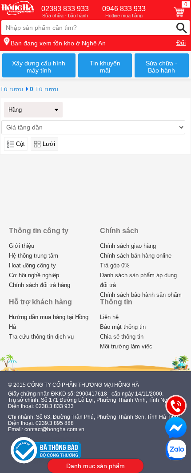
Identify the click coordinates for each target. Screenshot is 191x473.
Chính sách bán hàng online (135, 255)
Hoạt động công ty (32, 265)
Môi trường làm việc (126, 346)
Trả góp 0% (115, 265)
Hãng (15, 109)
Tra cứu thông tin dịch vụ (41, 336)
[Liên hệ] (176, 405)
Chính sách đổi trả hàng (39, 285)
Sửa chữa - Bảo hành (161, 67)
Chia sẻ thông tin (121, 336)
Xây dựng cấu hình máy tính (38, 67)
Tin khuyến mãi (105, 67)
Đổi (181, 42)
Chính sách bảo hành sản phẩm (141, 294)
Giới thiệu (21, 246)
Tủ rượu (11, 89)
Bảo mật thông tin (123, 326)
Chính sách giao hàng (128, 246)
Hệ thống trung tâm (33, 255)
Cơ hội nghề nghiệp (34, 275)
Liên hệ (109, 317)
